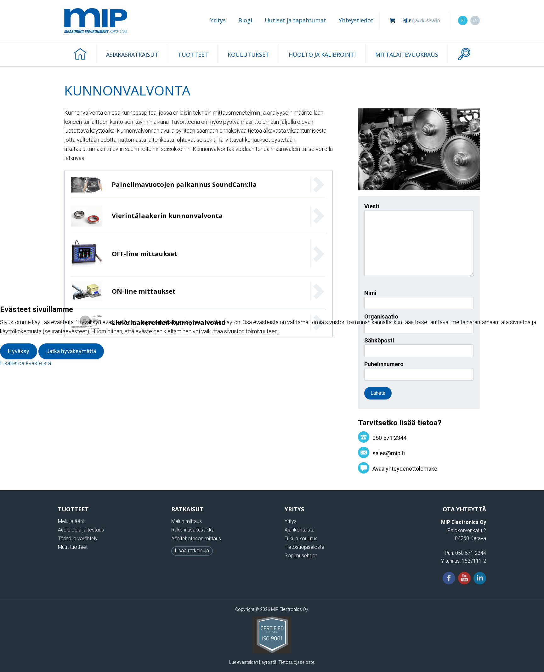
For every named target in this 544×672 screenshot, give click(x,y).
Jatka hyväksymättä (71, 351)
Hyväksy (18, 351)
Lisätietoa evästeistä (25, 363)
